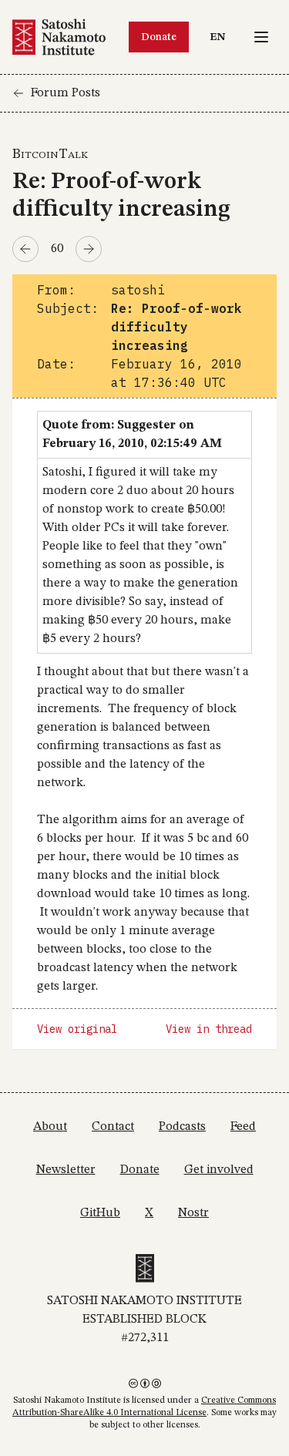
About (50, 1127)
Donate (158, 37)
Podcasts (182, 1127)
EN (221, 36)
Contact (113, 1127)
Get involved (219, 1170)
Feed (243, 1127)
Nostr (193, 1213)
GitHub (100, 1213)
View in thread (209, 1029)
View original (77, 1029)
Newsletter (66, 1170)
